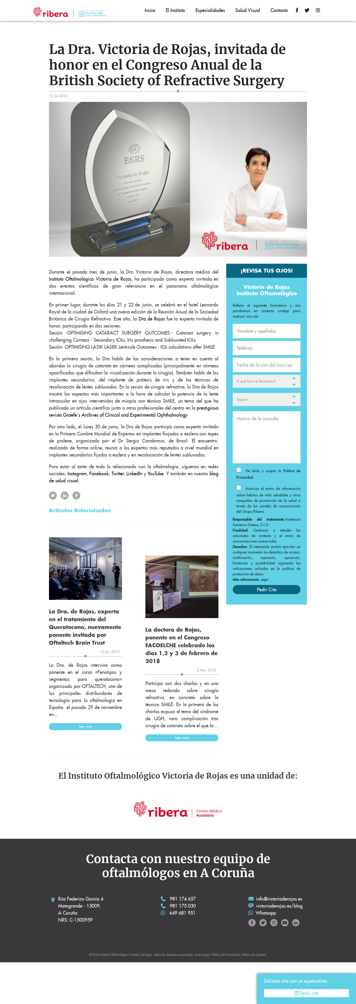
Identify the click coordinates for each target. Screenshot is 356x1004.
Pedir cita (309, 993)
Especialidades (210, 10)
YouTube (155, 474)
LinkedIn (134, 474)
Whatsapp (266, 913)
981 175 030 (182, 906)
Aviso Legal (202, 955)
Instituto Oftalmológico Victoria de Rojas (90, 279)
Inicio (150, 10)
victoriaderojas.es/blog (279, 906)
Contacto (279, 10)
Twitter (118, 474)
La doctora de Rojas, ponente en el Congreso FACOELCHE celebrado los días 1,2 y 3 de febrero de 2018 (181, 645)
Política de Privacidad (225, 955)
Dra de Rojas (152, 319)
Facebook (99, 474)
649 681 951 (181, 913)
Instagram (77, 474)
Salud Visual (247, 10)
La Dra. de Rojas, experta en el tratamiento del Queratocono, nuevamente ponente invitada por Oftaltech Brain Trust (85, 627)
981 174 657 (182, 899)
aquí (264, 579)
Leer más (85, 726)
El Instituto (175, 10)
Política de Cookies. (254, 955)
